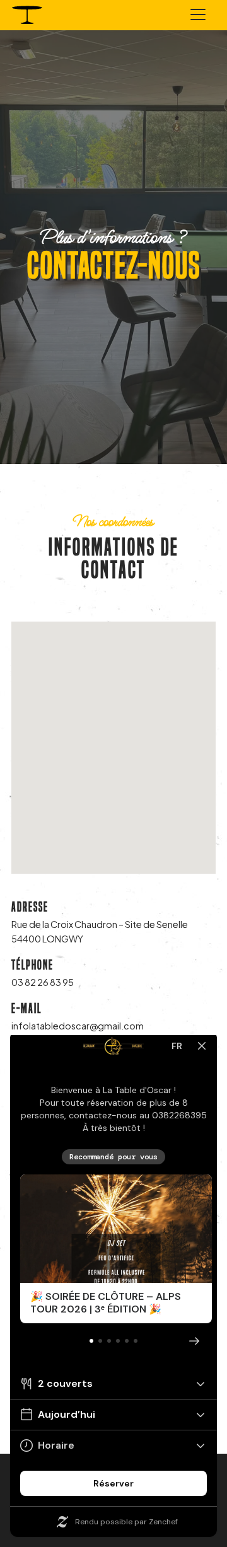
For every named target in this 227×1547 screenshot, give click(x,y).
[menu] (198, 16)
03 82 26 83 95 (42, 982)
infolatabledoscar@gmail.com (77, 1025)
